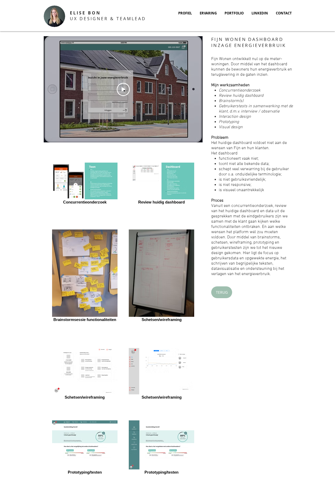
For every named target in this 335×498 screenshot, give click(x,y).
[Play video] (123, 89)
